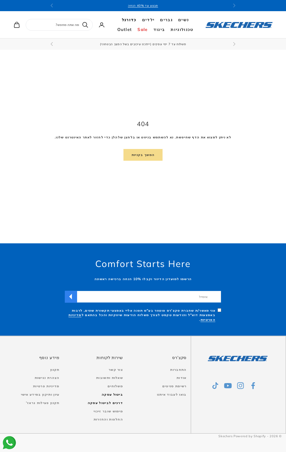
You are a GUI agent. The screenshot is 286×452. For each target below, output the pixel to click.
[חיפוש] (85, 24)
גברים (166, 19)
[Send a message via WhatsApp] (9, 442)
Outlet (124, 29)
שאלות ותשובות (109, 378)
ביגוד (159, 29)
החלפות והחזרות (108, 419)
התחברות (178, 369)
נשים (183, 19)
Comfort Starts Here (143, 263)
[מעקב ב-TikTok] (215, 385)
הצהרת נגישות (47, 378)
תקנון (54, 369)
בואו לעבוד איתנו (172, 394)
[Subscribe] (71, 297)
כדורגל (129, 19)
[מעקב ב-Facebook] (253, 385)
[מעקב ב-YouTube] (228, 385)
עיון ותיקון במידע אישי (40, 394)
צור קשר (116, 369)
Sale (142, 29)
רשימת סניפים (174, 386)
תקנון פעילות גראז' (42, 403)
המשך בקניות (143, 155)
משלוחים (115, 386)
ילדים (148, 19)
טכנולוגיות (181, 29)
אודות (182, 378)
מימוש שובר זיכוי (108, 411)
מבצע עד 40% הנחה (143, 6)
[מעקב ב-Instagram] (240, 385)
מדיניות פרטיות (46, 386)
